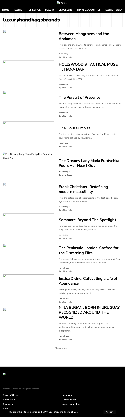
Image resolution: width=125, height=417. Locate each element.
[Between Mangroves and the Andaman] (28, 45)
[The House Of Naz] (28, 137)
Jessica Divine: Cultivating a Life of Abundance (88, 281)
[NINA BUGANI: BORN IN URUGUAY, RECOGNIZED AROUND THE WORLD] (28, 323)
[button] (110, 412)
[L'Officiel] (62, 3)
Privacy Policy (51, 411)
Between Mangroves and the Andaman (84, 36)
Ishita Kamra (66, 175)
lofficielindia (66, 57)
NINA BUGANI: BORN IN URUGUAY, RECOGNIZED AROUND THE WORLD (89, 312)
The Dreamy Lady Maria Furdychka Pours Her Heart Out (89, 163)
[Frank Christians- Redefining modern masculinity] (28, 198)
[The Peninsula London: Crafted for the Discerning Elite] (28, 259)
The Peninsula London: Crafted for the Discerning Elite (88, 250)
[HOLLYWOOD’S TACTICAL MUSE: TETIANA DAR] (28, 75)
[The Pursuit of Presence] (28, 106)
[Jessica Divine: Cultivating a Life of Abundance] (28, 289)
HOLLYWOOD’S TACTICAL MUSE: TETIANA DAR (88, 67)
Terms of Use (71, 411)
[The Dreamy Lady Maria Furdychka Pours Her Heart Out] (28, 167)
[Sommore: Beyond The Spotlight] (28, 228)
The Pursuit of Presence (79, 97)
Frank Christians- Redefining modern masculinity (83, 189)
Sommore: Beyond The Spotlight (87, 220)
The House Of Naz (74, 128)
